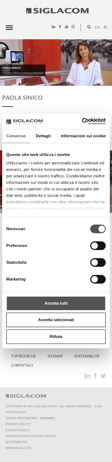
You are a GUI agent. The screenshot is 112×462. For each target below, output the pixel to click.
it (105, 28)
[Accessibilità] (16, 442)
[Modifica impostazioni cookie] (30, 436)
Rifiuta (56, 336)
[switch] (98, 245)
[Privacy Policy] (17, 424)
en (97, 28)
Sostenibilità (86, 356)
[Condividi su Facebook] (96, 376)
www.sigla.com (18, 448)
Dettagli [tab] (43, 136)
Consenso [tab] (16, 136)
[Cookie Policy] (17, 430)
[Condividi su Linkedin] (88, 376)
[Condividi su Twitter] (103, 376)
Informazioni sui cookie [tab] (83, 136)
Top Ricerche (23, 356)
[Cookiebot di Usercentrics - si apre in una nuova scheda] (82, 121)
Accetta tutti (56, 303)
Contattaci (22, 365)
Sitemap (55, 356)
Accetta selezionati (56, 319)
